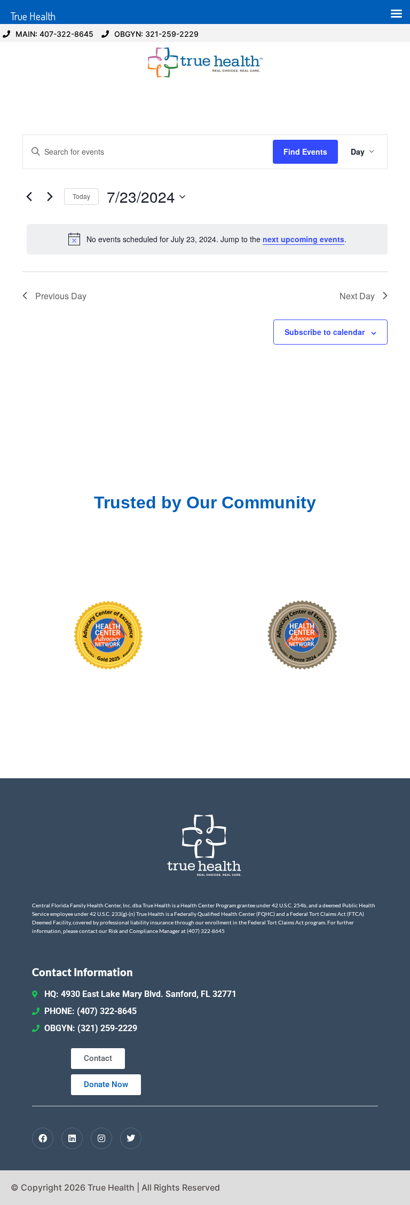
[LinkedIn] (72, 1138)
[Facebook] (42, 1138)
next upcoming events (303, 239)
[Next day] (49, 196)
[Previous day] (28, 196)
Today (81, 196)
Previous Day (60, 296)
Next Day (357, 296)
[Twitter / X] (130, 1138)
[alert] (207, 239)
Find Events (305, 151)
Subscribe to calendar (325, 331)
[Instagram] (101, 1138)
